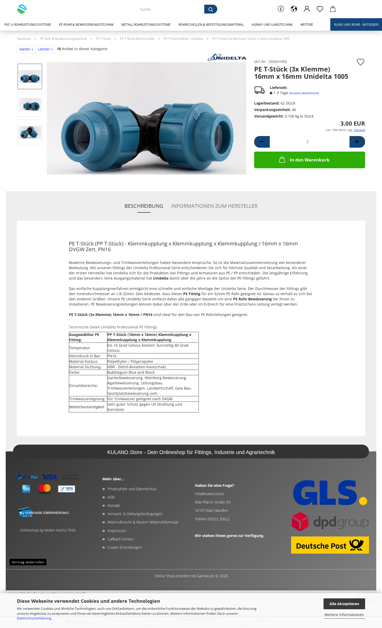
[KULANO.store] (24, 9)
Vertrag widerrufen (28, 562)
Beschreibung (143, 205)
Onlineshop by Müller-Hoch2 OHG (48, 530)
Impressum (117, 530)
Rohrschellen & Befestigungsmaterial (211, 24)
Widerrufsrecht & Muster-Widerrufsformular (143, 522)
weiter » (26, 49)
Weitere (306, 24)
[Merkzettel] (319, 9)
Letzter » (45, 49)
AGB (111, 497)
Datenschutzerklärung (34, 618)
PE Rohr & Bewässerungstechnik (86, 24)
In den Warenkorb (310, 160)
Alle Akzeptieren (344, 603)
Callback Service (121, 538)
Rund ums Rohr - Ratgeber (356, 24)
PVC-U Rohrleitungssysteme (27, 24)
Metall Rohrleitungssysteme (146, 24)
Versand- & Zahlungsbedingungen (135, 513)
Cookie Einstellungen (125, 547)
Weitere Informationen (344, 614)
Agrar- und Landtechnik (272, 24)
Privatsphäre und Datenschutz (132, 488)
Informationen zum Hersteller (214, 205)
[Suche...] (210, 9)
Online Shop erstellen (172, 575)
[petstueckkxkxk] (146, 117)
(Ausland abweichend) (304, 93)
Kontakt (114, 505)
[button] (293, 9)
